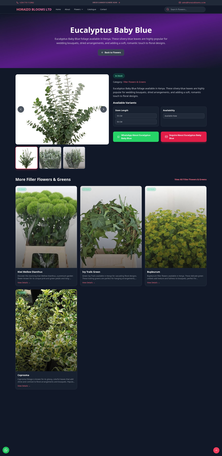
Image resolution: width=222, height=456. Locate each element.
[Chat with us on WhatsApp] (6, 450)
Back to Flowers (113, 52)
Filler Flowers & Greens (134, 82)
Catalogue (91, 9)
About (67, 9)
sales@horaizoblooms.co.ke (194, 2)
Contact (103, 9)
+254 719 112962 (27, 2)
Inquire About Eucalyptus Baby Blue (185, 137)
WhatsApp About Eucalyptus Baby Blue (135, 137)
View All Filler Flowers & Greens (191, 179)
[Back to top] (216, 450)
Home (58, 9)
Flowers (77, 9)
